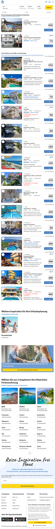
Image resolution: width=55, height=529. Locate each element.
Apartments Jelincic (29, 127)
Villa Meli (26, 109)
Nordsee (3, 497)
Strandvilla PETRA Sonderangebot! (29, 257)
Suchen (49, 7)
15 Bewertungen (34, 112)
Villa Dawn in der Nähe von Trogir (33, 77)
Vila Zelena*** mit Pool (30, 208)
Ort (4, 6)
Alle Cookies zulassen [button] (40, 522)
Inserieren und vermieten (47, 497)
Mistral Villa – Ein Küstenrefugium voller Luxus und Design (33, 62)
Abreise (30, 6)
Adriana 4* (27, 159)
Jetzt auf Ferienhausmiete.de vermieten (27, 370)
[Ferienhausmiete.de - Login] (49, 2)
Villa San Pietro (28, 290)
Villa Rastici (27, 240)
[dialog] (40, 515)
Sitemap (3, 508)
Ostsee (3, 500)
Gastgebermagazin (45, 500)
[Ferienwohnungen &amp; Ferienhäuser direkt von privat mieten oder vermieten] (2, 2)
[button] (53, 2)
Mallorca (3, 503)
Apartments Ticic (28, 93)
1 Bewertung (33, 40)
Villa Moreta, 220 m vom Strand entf (32, 176)
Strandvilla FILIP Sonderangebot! (33, 274)
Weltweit (4, 505)
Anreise (22, 6)
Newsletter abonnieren (27, 486)
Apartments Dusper (29, 224)
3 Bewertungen (34, 260)
